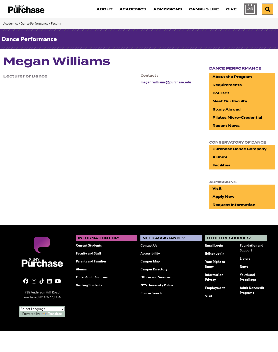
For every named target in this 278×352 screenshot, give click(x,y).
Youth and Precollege (248, 277)
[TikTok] (42, 281)
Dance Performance (34, 23)
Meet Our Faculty (229, 101)
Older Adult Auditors (92, 277)
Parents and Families (91, 261)
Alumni (219, 157)
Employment (215, 288)
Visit (217, 188)
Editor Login (214, 254)
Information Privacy (214, 277)
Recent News (226, 125)
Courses (221, 93)
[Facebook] (26, 281)
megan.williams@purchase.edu (166, 82)
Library (245, 258)
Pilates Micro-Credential (237, 117)
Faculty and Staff (88, 253)
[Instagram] (34, 281)
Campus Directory (153, 269)
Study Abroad (226, 109)
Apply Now (223, 196)
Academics (10, 23)
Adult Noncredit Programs (252, 291)
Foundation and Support (251, 248)
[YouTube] (57, 281)
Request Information (233, 204)
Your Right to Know (215, 264)
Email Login (214, 245)
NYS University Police (156, 285)
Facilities (221, 165)
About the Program (232, 76)
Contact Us (148, 245)
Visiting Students (89, 285)
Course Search (151, 293)
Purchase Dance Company (239, 149)
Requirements (227, 84)
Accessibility (150, 253)
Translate (55, 314)
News (244, 267)
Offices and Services (155, 277)
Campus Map (150, 261)
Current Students (89, 245)
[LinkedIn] (49, 281)
